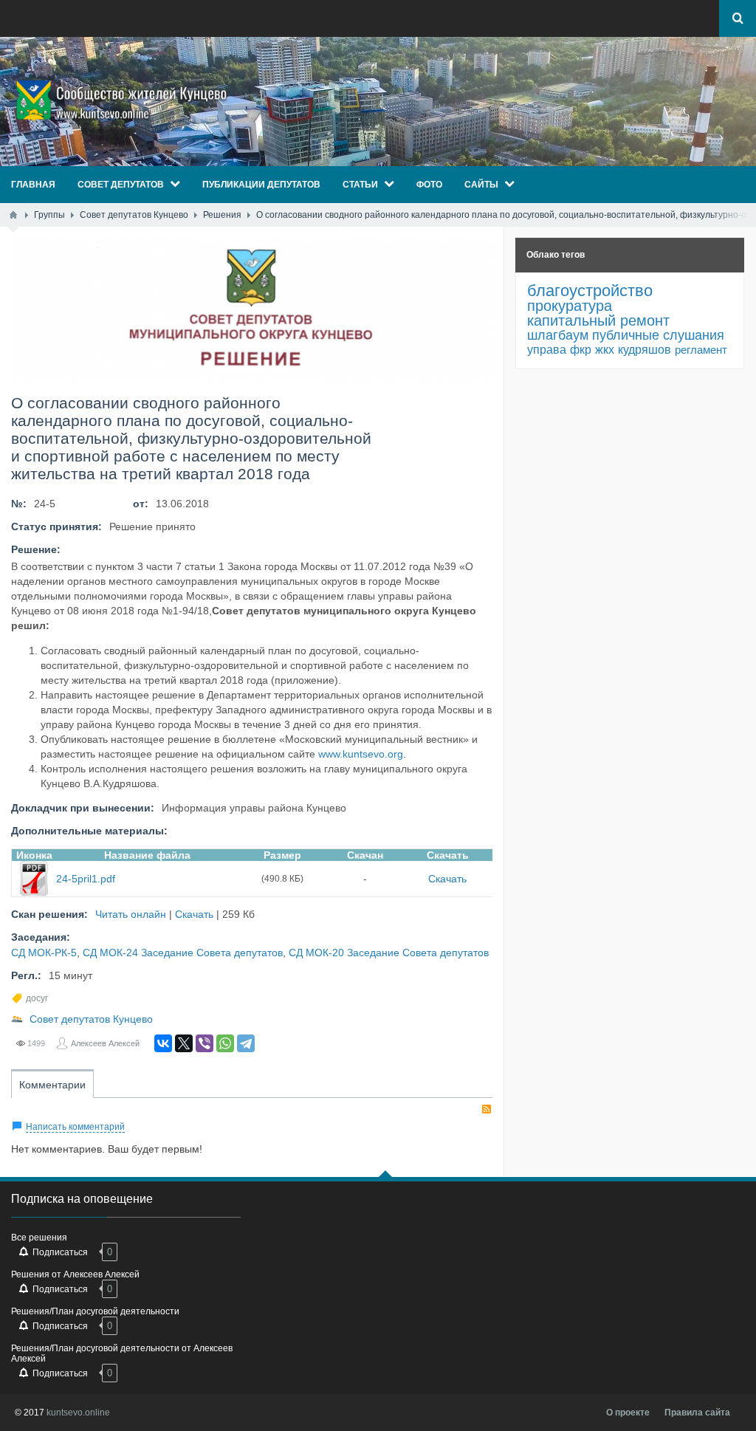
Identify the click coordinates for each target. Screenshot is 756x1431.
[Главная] (13, 215)
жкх (604, 349)
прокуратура (569, 306)
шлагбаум (557, 335)
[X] (184, 1043)
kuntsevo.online (78, 1412)
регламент (701, 349)
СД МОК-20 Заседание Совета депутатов (389, 952)
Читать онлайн (130, 914)
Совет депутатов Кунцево (91, 1019)
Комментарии (52, 1085)
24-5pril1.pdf (85, 879)
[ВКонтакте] (163, 1043)
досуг (37, 998)
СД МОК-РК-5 (44, 952)
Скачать (447, 879)
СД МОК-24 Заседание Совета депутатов (183, 952)
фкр (580, 349)
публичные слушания (658, 335)
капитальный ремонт (598, 320)
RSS (486, 1109)
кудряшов (644, 349)
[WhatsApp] (225, 1043)
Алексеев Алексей (105, 1043)
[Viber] (204, 1043)
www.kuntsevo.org (360, 754)
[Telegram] (246, 1043)
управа (546, 349)
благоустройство (590, 290)
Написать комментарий (75, 1127)
